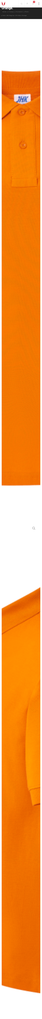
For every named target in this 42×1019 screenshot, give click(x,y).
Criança (11, 11)
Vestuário (19, 11)
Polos (27, 11)
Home (4, 11)
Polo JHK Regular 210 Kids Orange (15, 15)
